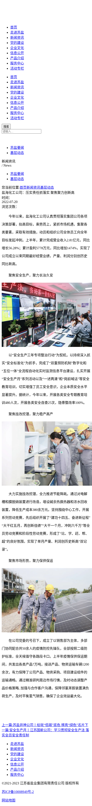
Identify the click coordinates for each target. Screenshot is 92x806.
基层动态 (17, 153)
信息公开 (17, 53)
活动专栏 (17, 68)
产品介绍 (17, 58)
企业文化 (17, 48)
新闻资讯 (17, 37)
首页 (13, 27)
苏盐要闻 (17, 147)
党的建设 (17, 43)
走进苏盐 (17, 32)
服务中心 (17, 63)
